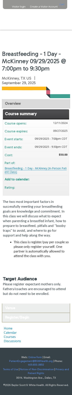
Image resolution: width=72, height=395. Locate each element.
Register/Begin (17, 317)
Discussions (12, 341)
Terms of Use (10, 369)
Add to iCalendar (59, 179)
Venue (10, 308)
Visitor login (19, 6)
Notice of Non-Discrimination (37, 369)
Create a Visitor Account (44, 6)
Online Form (35, 357)
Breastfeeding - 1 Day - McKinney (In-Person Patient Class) (36, 170)
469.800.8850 (36, 364)
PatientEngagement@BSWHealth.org (31, 361)
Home (8, 328)
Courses (10, 337)
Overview (13, 103)
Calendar (10, 332)
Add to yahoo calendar (54, 179)
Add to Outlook (64, 179)
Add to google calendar (49, 179)
